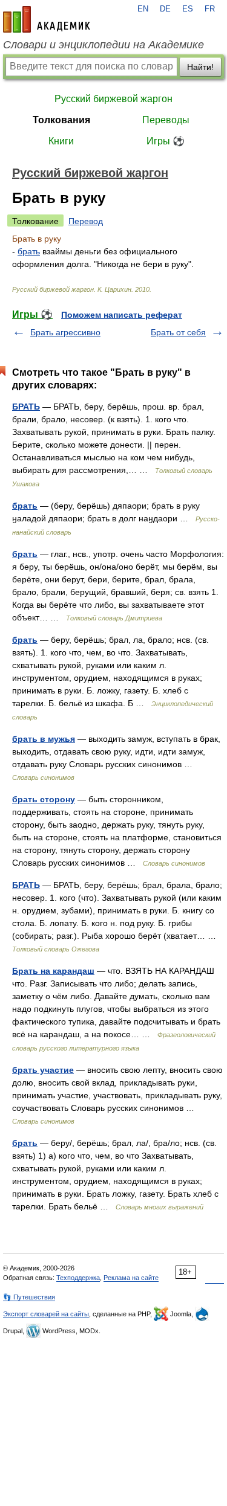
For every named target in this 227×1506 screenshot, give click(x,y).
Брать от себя (178, 332)
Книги (61, 141)
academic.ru (46, 19)
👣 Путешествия (29, 1297)
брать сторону (43, 799)
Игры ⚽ (165, 141)
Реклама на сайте (131, 1277)
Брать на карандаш (53, 971)
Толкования (61, 120)
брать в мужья (43, 739)
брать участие (43, 1070)
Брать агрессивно (65, 332)
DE (165, 9)
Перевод (85, 221)
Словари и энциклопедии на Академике (103, 45)
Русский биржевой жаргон (113, 99)
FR (210, 9)
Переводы (165, 120)
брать (29, 251)
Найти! (200, 67)
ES (187, 9)
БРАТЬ (26, 406)
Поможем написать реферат (121, 315)
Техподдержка (78, 1277)
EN (142, 9)
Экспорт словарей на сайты (46, 1314)
